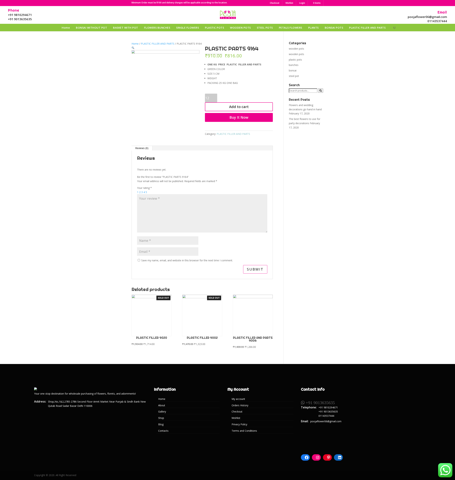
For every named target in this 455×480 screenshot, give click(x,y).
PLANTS (313, 27)
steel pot (294, 76)
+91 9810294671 (20, 15)
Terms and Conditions (244, 430)
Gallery (162, 411)
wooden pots (296, 48)
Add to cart (239, 106)
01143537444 (437, 21)
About (161, 405)
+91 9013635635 (20, 19)
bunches (293, 65)
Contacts (163, 430)
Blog (161, 424)
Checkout (274, 2)
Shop (161, 418)
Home (66, 27)
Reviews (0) (141, 148)
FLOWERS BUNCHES (157, 27)
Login (302, 2)
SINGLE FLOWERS (187, 27)
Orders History (240, 405)
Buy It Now (238, 117)
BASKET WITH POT (125, 27)
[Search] (320, 90)
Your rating (144, 188)
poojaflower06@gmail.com (427, 17)
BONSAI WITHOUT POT (91, 27)
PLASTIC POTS (214, 27)
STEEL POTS (265, 27)
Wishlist (289, 2)
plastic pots (295, 59)
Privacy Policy (239, 424)
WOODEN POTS (240, 27)
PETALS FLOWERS (290, 27)
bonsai (292, 70)
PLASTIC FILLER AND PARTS (367, 27)
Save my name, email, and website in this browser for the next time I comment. (187, 260)
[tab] (141, 148)
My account (238, 399)
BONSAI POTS (334, 27)
